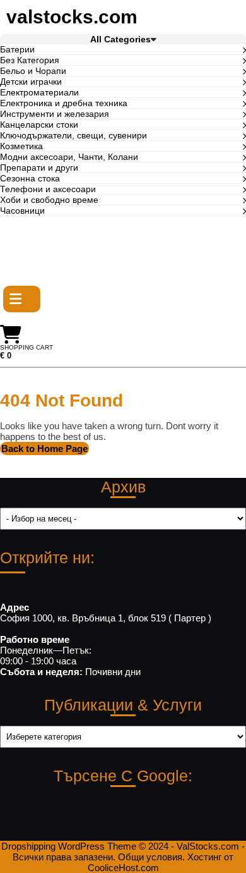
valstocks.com (72, 16)
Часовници (22, 210)
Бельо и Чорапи (33, 71)
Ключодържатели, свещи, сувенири (73, 135)
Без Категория (29, 60)
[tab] (22, 299)
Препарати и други (39, 167)
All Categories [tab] (120, 39)
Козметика (21, 146)
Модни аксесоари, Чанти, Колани (69, 157)
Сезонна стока (30, 178)
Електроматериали (39, 92)
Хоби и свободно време (49, 200)
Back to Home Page (45, 449)
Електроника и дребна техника (63, 103)
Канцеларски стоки (39, 124)
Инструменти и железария (54, 114)
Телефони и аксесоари (48, 189)
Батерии (17, 49)
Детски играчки (31, 81)
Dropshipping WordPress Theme (68, 846)
